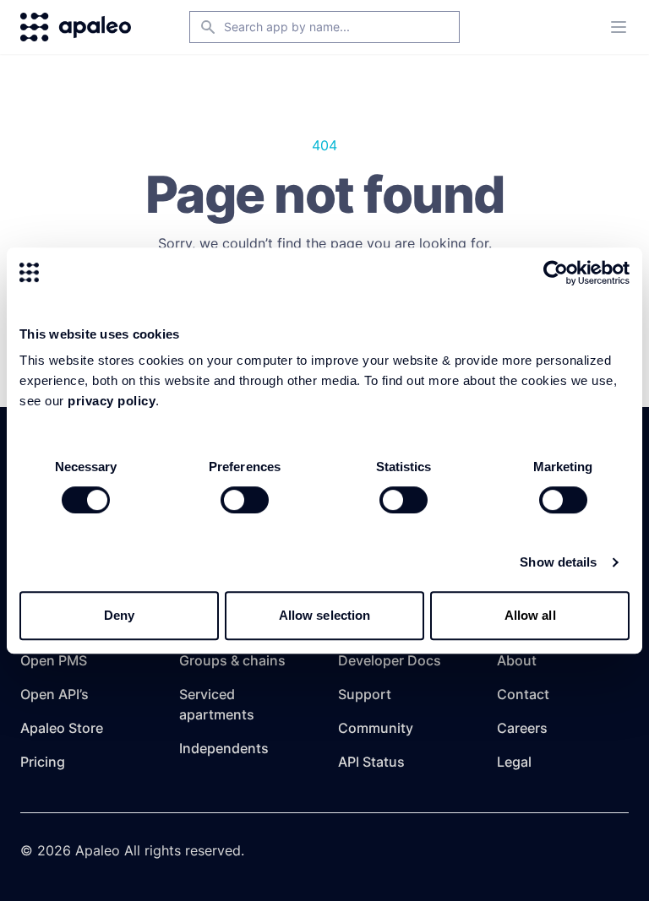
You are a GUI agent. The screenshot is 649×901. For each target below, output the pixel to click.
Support (364, 694)
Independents (224, 748)
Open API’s (54, 694)
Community (375, 727)
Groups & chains (232, 660)
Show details (558, 562)
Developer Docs (389, 660)
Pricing (42, 761)
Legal (514, 761)
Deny (119, 615)
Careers (522, 727)
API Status (371, 761)
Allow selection (325, 615)
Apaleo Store (61, 727)
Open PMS (53, 660)
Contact (523, 694)
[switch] (245, 499)
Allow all (530, 615)
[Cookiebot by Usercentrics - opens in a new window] (556, 272)
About (517, 660)
